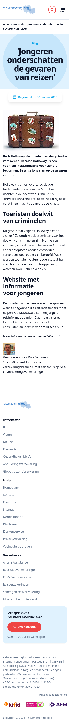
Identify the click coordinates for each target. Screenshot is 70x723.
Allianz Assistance (15, 562)
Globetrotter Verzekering (21, 471)
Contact (8, 495)
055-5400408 (27, 627)
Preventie (18, 24)
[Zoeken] (52, 9)
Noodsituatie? (13, 517)
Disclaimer (10, 524)
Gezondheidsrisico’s (17, 456)
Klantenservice (13, 531)
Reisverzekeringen (16, 584)
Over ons (9, 502)
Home (6, 24)
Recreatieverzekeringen (20, 570)
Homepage (11, 487)
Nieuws (8, 442)
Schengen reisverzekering (21, 592)
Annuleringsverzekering (20, 464)
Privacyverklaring (15, 539)
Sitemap (9, 509)
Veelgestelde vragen (17, 546)
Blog (6, 427)
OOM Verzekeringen (17, 577)
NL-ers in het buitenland (20, 599)
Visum (7, 434)
